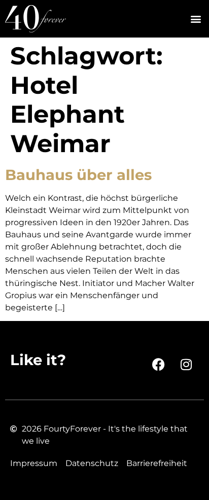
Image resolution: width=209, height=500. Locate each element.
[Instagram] (186, 364)
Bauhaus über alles (78, 175)
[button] (195, 19)
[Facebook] (158, 364)
